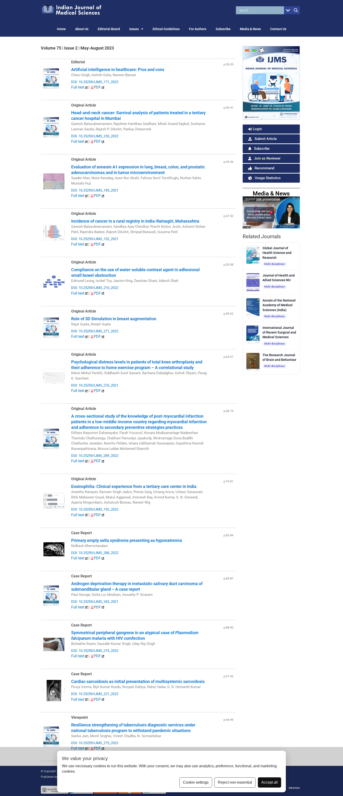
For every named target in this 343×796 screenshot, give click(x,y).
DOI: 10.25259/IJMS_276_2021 (94, 385)
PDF (98, 87)
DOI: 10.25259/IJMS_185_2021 (94, 190)
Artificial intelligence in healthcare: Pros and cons (117, 69)
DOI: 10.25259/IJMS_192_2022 (94, 509)
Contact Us (278, 29)
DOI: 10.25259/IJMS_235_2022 (94, 136)
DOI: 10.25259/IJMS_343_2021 (94, 602)
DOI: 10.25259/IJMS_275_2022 (94, 743)
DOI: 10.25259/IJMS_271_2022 (94, 331)
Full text (78, 87)
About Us (81, 29)
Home (61, 29)
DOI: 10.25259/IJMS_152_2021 (94, 239)
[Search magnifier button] (296, 10)
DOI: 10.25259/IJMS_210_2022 (94, 288)
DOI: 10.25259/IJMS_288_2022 (94, 553)
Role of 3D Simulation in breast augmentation (113, 318)
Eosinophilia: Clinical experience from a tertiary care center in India (133, 486)
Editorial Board (109, 29)
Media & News (250, 29)
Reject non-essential (235, 782)
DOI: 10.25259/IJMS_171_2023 (94, 82)
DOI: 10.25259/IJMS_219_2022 (94, 651)
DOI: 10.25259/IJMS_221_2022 (94, 694)
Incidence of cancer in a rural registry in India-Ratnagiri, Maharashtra (135, 221)
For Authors (197, 29)
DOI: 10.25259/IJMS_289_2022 (94, 456)
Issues (134, 29)
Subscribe (223, 29)
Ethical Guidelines (166, 29)
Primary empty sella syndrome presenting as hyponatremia (126, 540)
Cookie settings (196, 782)
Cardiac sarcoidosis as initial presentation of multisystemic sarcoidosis (138, 681)
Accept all (269, 782)
